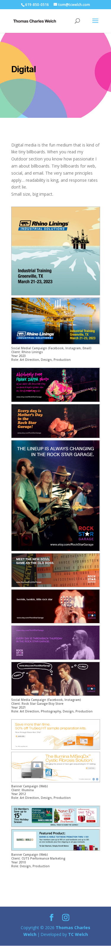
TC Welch (78, 934)
